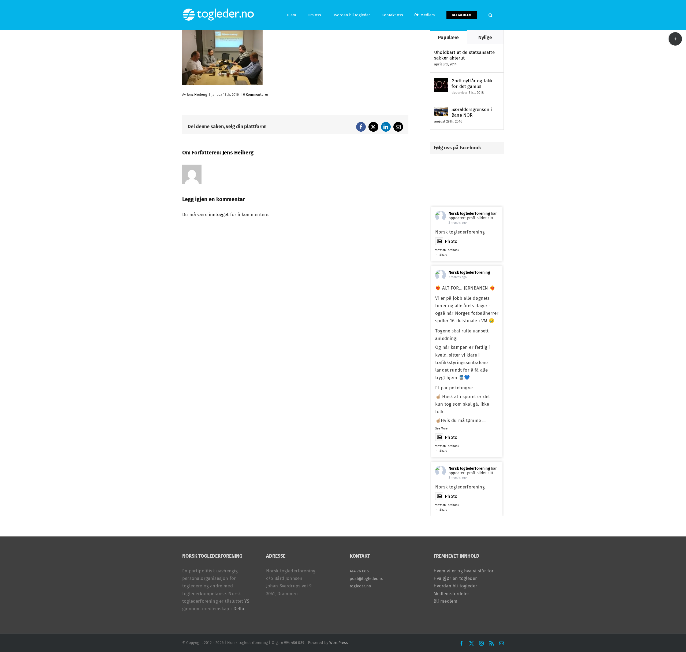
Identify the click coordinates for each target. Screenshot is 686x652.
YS (246, 601)
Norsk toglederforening (469, 213)
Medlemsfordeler (451, 594)
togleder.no (360, 586)
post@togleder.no (366, 578)
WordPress (338, 642)
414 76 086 (359, 571)
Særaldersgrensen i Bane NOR (472, 112)
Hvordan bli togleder (455, 586)
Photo (451, 241)
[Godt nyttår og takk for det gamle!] (441, 81)
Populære (448, 37)
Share (443, 255)
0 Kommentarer (255, 94)
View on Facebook (447, 250)
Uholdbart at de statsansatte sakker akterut (464, 55)
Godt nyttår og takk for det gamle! (472, 83)
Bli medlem (446, 601)
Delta (238, 609)
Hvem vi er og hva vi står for (464, 571)
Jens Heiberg (197, 94)
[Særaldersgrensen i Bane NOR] (441, 110)
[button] (490, 15)
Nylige (485, 37)
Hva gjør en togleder (455, 578)
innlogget (219, 214)
